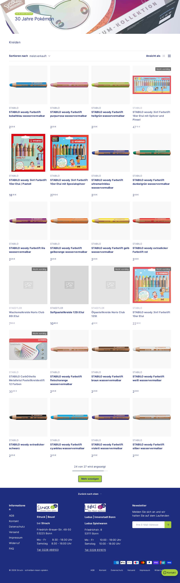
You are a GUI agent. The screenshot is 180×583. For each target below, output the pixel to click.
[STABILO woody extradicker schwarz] (28, 417)
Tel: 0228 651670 (95, 549)
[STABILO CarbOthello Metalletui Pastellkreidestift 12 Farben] (28, 349)
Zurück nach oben (88, 494)
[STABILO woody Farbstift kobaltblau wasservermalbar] (28, 85)
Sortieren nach (18, 55)
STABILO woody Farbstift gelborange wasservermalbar (68, 250)
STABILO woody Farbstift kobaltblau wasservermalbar (27, 114)
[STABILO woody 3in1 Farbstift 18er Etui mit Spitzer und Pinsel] (152, 85)
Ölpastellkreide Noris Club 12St (108, 314)
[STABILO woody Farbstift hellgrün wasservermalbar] (110, 85)
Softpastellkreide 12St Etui (67, 312)
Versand (14, 532)
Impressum (15, 537)
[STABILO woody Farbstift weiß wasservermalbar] (152, 349)
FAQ (11, 548)
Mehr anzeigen (90, 478)
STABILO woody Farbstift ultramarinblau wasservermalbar (107, 184)
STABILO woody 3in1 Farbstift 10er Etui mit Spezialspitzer (69, 182)
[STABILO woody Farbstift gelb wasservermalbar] (110, 221)
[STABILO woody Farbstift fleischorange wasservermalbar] (69, 349)
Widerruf (14, 543)
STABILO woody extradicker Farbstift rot (150, 250)
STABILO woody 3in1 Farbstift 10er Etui (151, 314)
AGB (11, 515)
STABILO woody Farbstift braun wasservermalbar (107, 378)
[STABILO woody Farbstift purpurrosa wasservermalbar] (69, 85)
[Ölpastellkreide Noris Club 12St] (110, 285)
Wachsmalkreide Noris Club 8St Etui (26, 314)
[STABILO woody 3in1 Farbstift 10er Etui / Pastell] (28, 152)
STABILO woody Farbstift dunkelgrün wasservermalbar (151, 182)
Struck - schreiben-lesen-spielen (32, 570)
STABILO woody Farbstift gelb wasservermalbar (110, 250)
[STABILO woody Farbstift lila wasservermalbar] (28, 221)
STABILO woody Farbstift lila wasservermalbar (27, 250)
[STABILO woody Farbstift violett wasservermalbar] (110, 417)
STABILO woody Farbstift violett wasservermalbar (107, 446)
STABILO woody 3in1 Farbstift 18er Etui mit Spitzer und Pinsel (151, 116)
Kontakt (14, 521)
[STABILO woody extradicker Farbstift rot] (152, 221)
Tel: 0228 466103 (47, 549)
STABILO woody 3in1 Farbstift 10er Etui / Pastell (28, 182)
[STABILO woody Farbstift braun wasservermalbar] (110, 349)
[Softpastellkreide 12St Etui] (69, 285)
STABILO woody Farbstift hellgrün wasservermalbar (108, 114)
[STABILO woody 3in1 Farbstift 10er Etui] (152, 285)
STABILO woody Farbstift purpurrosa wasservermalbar (68, 114)
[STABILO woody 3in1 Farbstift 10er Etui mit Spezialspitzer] (69, 152)
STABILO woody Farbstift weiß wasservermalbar (148, 378)
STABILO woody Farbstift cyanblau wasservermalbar (67, 446)
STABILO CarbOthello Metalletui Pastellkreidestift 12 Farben (27, 380)
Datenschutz (17, 526)
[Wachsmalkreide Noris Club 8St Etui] (28, 285)
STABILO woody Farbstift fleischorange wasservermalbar (66, 380)
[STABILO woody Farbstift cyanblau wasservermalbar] (69, 417)
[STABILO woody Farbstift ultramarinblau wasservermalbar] (110, 152)
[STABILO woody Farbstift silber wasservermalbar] (152, 417)
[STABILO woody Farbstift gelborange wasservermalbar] (69, 221)
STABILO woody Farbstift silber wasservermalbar (148, 446)
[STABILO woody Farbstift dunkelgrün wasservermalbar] (152, 152)
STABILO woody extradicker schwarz (26, 446)
